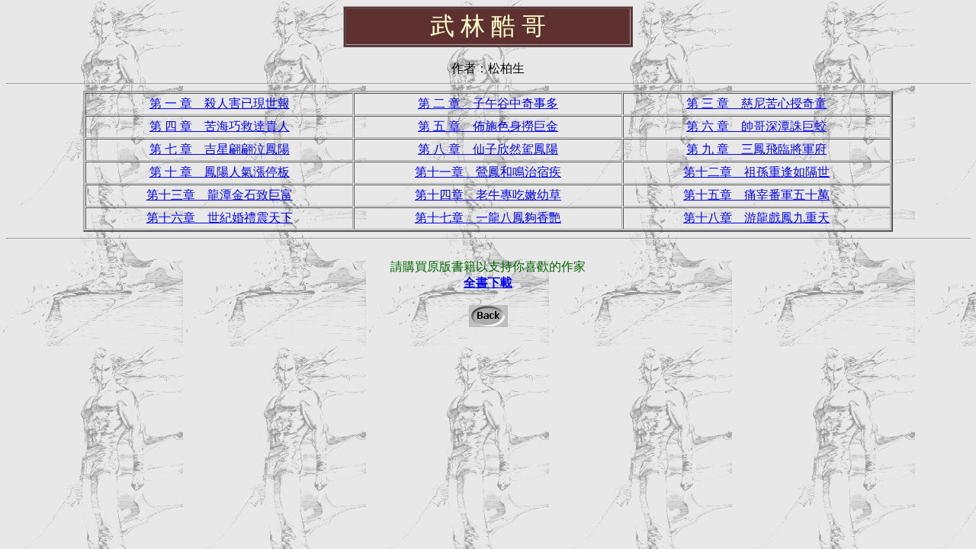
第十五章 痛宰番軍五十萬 (756, 194)
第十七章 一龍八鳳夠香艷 (488, 217)
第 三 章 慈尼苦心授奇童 (756, 103)
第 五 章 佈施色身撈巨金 (488, 126)
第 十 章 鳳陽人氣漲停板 (219, 171)
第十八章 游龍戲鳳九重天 (756, 217)
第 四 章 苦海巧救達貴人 (219, 126)
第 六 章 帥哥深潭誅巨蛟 (756, 126)
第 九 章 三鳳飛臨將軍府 (756, 149)
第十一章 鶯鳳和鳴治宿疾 (488, 171)
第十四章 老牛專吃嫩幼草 (488, 194)
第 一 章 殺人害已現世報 (219, 103)
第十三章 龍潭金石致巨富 (219, 194)
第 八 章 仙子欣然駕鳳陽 (488, 149)
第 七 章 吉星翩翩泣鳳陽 (219, 149)
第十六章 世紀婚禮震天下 (219, 217)
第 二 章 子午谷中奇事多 (488, 103)
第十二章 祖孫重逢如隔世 (756, 171)
